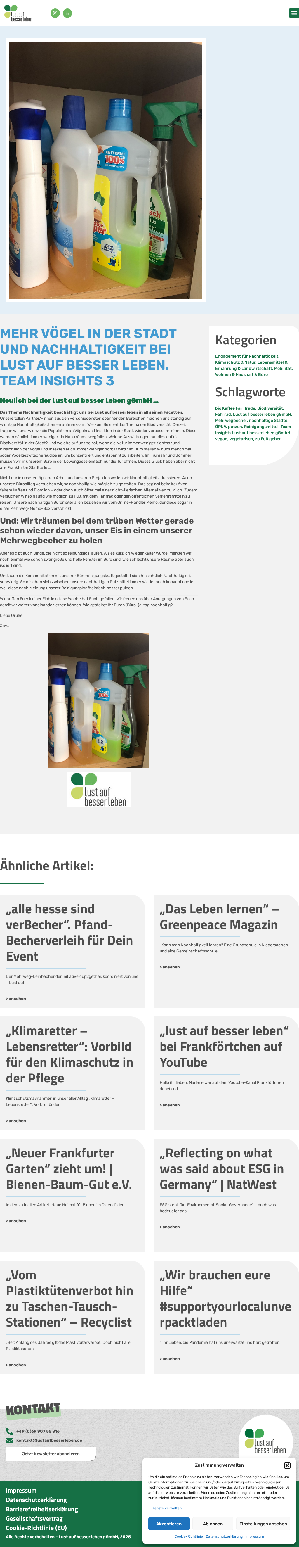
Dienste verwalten (166, 1508)
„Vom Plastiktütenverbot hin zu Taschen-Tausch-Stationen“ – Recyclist (69, 1298)
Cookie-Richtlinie (189, 1536)
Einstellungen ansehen (263, 1524)
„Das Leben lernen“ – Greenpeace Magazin (220, 916)
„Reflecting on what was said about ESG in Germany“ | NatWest (222, 1168)
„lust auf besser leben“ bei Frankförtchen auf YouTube (224, 1046)
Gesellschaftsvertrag (34, 1518)
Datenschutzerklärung (224, 1536)
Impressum (255, 1536)
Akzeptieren (169, 1524)
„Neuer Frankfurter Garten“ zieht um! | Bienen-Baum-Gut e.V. (69, 1168)
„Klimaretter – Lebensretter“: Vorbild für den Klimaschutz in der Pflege (69, 1053)
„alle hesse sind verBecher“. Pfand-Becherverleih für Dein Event (69, 932)
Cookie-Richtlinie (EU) (36, 1527)
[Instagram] (55, 13)
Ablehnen (213, 1524)
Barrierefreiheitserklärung (42, 1509)
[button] (287, 1465)
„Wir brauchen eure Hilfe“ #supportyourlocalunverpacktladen (225, 1298)
